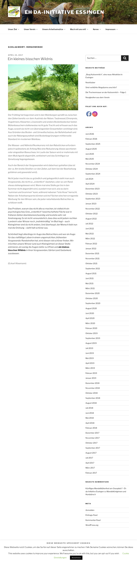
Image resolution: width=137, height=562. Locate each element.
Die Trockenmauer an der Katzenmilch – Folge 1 (105, 92)
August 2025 (91, 149)
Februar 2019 (91, 373)
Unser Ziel (12, 29)
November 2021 (92, 258)
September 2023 (92, 199)
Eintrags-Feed (91, 515)
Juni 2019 (89, 353)
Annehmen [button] (76, 558)
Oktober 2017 (91, 443)
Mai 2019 (89, 358)
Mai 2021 (89, 283)
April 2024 (89, 184)
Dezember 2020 (92, 293)
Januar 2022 (90, 248)
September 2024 (92, 174)
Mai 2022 (89, 233)
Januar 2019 (90, 378)
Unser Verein (29, 29)
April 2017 (89, 463)
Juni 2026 (89, 134)
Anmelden (89, 510)
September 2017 (92, 448)
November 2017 (92, 438)
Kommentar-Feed (92, 520)
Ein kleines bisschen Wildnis (30, 59)
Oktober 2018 (91, 393)
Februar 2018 (91, 428)
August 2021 (90, 273)
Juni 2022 (89, 228)
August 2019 (91, 343)
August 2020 (91, 308)
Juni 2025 (89, 154)
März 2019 (90, 368)
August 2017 (90, 453)
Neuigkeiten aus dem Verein (97, 97)
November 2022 (92, 209)
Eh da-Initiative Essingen (64, 12)
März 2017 (90, 468)
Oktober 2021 (91, 263)
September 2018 (92, 398)
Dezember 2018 (92, 383)
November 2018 (92, 388)
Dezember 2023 (92, 189)
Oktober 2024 (91, 169)
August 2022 (91, 218)
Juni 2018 (89, 413)
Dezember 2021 (92, 253)
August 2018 (91, 403)
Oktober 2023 (91, 194)
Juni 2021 (89, 278)
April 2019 (89, 363)
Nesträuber (90, 82)
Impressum (110, 29)
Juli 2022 (89, 223)
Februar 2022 (91, 243)
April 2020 (90, 318)
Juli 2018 (89, 408)
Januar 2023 (90, 203)
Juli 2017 (89, 458)
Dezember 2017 (92, 433)
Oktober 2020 (91, 298)
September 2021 (92, 268)
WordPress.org (91, 525)
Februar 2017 (91, 473)
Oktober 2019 (91, 333)
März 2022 (90, 238)
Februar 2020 (91, 328)
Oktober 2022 (91, 213)
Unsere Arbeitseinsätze (52, 29)
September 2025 (92, 144)
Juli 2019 (89, 348)
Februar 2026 (91, 139)
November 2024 (92, 164)
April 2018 (89, 423)
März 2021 (90, 288)
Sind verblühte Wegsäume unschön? (101, 87)
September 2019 (92, 338)
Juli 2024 (89, 179)
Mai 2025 (89, 159)
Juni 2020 (89, 313)
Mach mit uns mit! (78, 29)
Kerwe (96, 29)
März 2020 (90, 323)
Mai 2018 (89, 418)
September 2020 (92, 303)
